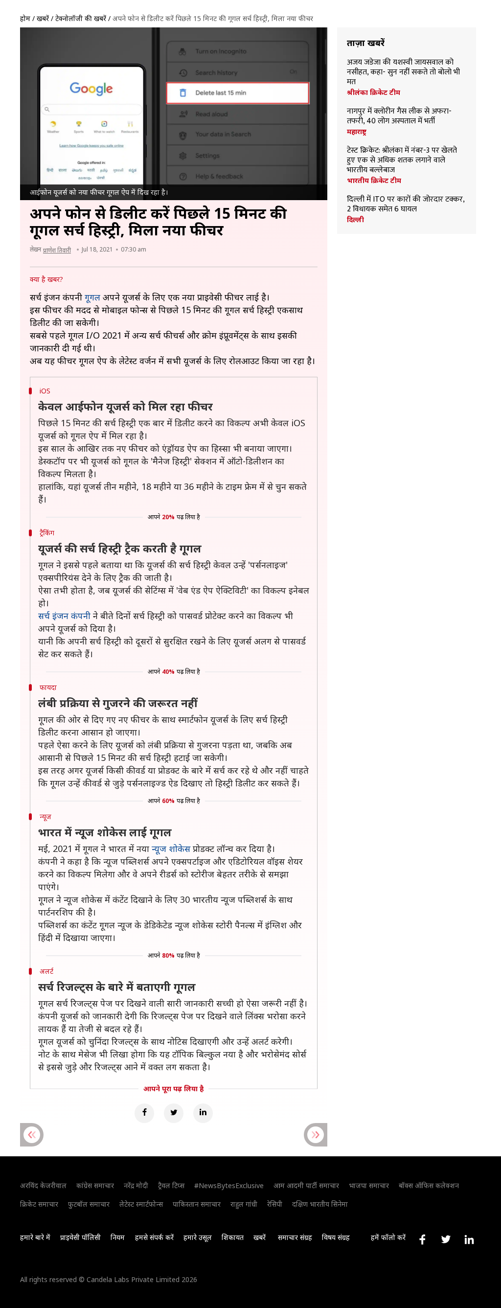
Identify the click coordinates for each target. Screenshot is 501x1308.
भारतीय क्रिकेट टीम (374, 180)
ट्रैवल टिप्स (171, 1185)
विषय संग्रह (336, 1237)
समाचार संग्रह (295, 1237)
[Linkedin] (203, 1113)
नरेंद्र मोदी (136, 1185)
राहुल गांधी (243, 1204)
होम (25, 18)
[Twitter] (173, 1113)
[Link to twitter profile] (445, 1239)
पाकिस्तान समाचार (197, 1204)
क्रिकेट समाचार (39, 1204)
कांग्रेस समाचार (95, 1185)
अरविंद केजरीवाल (43, 1185)
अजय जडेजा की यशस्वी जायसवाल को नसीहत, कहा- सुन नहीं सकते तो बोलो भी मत (403, 72)
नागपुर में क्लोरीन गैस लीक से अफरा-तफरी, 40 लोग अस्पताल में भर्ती (399, 116)
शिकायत (233, 1237)
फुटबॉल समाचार (89, 1204)
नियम (118, 1237)
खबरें (43, 18)
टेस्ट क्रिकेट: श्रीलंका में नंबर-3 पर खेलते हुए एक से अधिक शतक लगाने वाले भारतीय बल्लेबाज (402, 160)
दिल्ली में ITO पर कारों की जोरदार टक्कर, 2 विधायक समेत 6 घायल (405, 204)
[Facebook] (144, 1113)
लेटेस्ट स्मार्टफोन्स (141, 1204)
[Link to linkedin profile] (469, 1239)
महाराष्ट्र (356, 131)
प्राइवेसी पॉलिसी (80, 1237)
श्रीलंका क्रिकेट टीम (373, 92)
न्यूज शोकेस (171, 848)
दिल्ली (355, 219)
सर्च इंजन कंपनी (64, 615)
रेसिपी (274, 1204)
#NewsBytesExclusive (229, 1185)
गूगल (92, 297)
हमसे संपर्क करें (154, 1237)
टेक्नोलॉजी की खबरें (80, 18)
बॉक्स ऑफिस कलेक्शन (429, 1185)
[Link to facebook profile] (422, 1239)
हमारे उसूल (197, 1237)
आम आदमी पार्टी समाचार (306, 1185)
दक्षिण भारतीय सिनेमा (320, 1204)
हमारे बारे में (35, 1237)
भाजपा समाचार (369, 1185)
